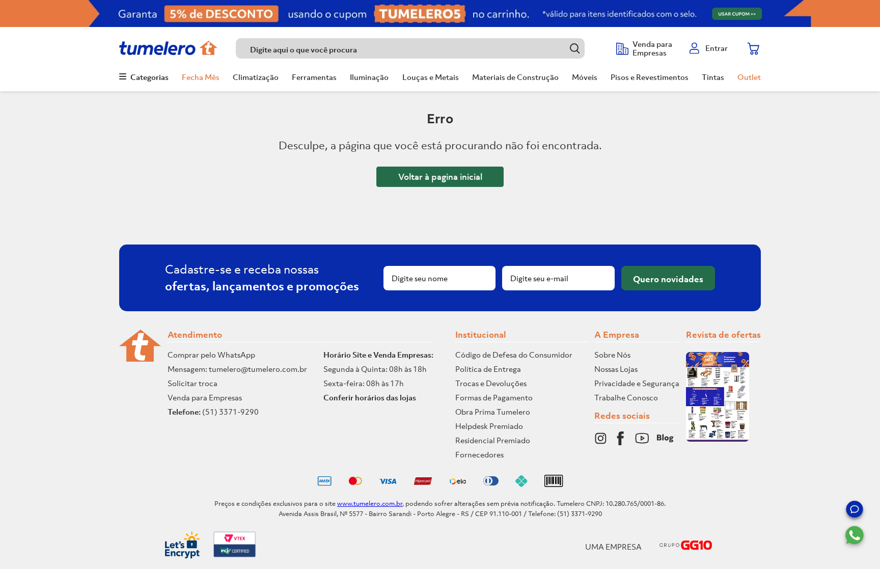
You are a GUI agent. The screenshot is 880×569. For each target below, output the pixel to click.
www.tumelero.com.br (369, 503)
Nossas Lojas (616, 369)
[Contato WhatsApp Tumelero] (854, 535)
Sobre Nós (612, 354)
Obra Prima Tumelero (492, 412)
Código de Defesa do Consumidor (513, 354)
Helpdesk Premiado (489, 426)
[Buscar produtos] (574, 48)
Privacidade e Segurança (636, 383)
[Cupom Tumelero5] (440, 13)
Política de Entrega (488, 369)
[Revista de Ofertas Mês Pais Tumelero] (717, 438)
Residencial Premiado (492, 440)
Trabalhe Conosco (626, 397)
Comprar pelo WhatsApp (211, 354)
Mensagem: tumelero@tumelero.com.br (237, 369)
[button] (854, 511)
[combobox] (421, 48)
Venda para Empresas (205, 397)
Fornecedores (479, 454)
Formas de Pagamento (494, 397)
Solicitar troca (192, 383)
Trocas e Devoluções (491, 383)
